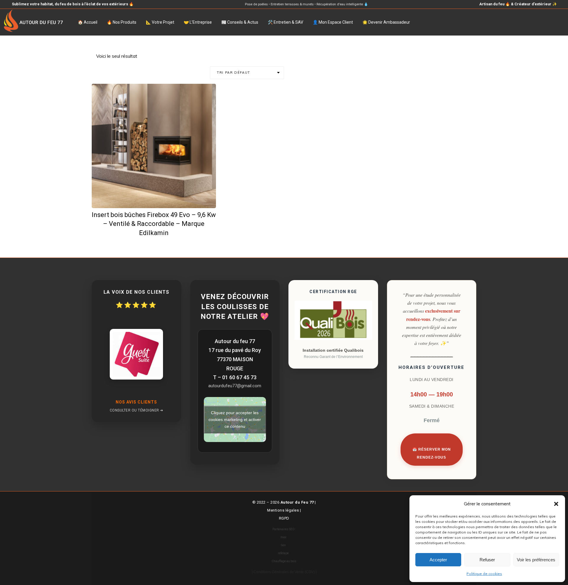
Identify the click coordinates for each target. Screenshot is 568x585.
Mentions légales (283, 510)
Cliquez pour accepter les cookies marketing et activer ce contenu (235, 419)
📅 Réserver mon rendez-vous (431, 453)
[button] (556, 504)
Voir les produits (157, 198)
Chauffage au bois (284, 561)
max (283, 537)
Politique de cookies (484, 573)
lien (283, 545)
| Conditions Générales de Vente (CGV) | (284, 572)
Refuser (487, 559)
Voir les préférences (536, 559)
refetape (283, 553)
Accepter (438, 559)
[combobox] (247, 72)
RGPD (284, 518)
